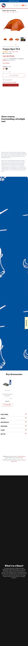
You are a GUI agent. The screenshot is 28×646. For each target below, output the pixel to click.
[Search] (14, 5)
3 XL (13, 12)
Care (3, 430)
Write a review (15, 51)
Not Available (14, 75)
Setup (3, 434)
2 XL (7, 12)
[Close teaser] (24, 329)
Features (4, 414)
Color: (7, 66)
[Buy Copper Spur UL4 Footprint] (7, 382)
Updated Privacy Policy (14, 1)
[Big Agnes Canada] (3, 5)
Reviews (4, 426)
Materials (5, 422)
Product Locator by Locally (9, 82)
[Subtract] (3, 72)
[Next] (15, 44)
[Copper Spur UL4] (5, 39)
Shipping (4, 60)
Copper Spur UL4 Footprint (7, 395)
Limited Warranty (21, 456)
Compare (8, 390)
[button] (17, 5)
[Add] (10, 72)
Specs (3, 418)
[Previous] (12, 44)
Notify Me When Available (10, 85)
